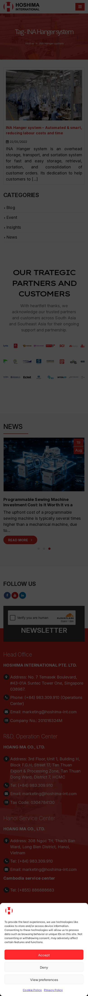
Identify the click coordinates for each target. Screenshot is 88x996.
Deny (44, 967)
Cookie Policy (32, 990)
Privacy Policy (53, 990)
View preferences (44, 979)
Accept (44, 954)
